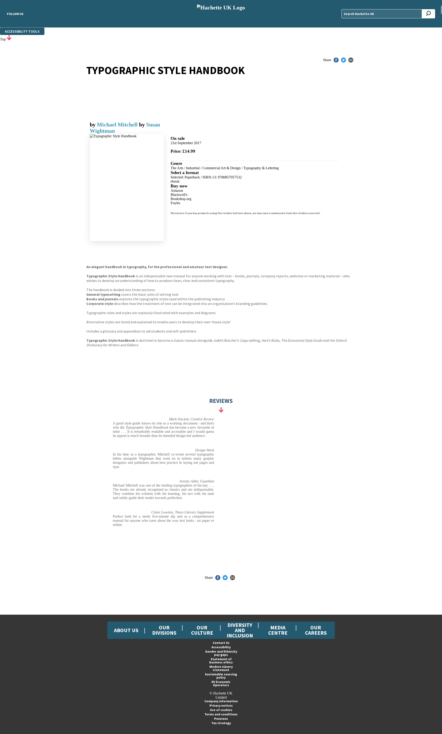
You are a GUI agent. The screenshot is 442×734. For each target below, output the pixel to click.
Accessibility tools (22, 31)
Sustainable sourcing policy (221, 676)
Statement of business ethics (221, 660)
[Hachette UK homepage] (221, 14)
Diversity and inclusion (240, 630)
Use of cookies (221, 710)
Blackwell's (179, 195)
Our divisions (164, 630)
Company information (221, 701)
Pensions (221, 719)
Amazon (177, 190)
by (93, 125)
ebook (175, 181)
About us (126, 630)
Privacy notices (221, 705)
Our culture (202, 630)
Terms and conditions (221, 714)
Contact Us (221, 643)
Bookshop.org (181, 199)
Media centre (278, 630)
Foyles (175, 203)
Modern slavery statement (221, 668)
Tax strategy (221, 723)
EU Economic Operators (221, 683)
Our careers (316, 630)
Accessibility (221, 647)
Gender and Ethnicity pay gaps (221, 653)
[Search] (428, 13)
